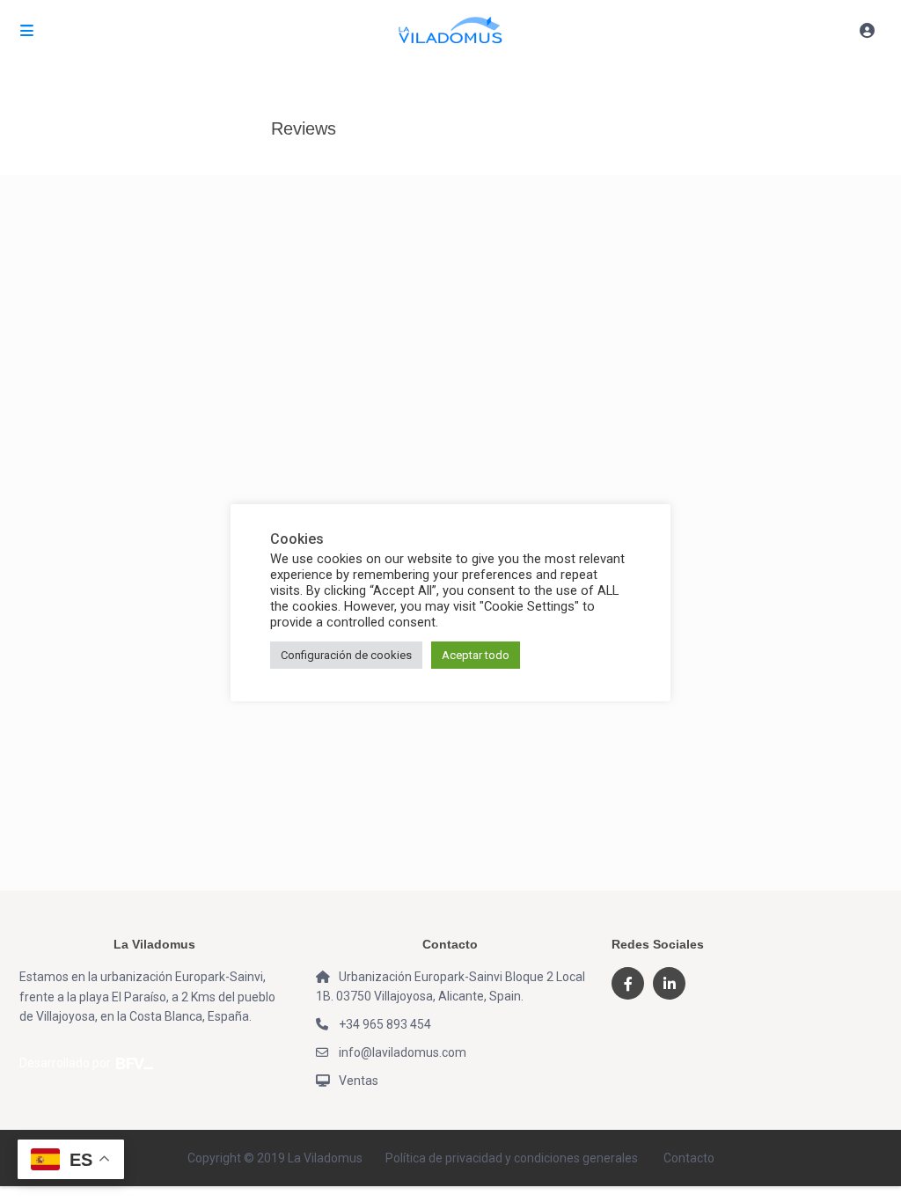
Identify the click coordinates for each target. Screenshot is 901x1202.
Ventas (358, 1081)
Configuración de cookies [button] (346, 655)
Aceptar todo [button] (475, 655)
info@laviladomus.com (402, 1052)
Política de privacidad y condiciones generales (511, 1158)
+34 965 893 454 (385, 1024)
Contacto (688, 1158)
